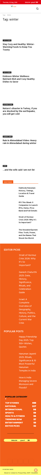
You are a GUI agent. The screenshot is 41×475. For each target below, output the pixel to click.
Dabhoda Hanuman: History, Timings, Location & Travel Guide (27, 192)
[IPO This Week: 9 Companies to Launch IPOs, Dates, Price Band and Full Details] (10, 206)
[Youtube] (31, 461)
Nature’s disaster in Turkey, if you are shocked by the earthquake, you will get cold (20, 110)
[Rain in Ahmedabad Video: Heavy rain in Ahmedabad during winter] (20, 129)
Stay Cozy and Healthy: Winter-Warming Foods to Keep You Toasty (19, 46)
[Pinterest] (26, 461)
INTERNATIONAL (7, 104)
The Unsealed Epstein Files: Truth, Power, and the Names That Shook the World (28, 234)
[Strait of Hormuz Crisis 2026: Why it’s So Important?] (10, 220)
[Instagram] (15, 461)
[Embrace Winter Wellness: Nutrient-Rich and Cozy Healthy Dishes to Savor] (20, 64)
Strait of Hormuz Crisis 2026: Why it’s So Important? (27, 219)
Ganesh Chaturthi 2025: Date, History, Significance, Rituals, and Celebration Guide (28, 282)
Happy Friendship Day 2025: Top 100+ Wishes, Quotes (28, 341)
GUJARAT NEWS (7, 136)
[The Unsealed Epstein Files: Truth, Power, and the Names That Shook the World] (10, 233)
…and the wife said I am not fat (19, 169)
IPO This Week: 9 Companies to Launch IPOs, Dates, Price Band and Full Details (28, 206)
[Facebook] (10, 461)
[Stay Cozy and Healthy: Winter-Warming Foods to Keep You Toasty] (20, 32)
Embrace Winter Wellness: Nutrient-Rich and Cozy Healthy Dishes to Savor (19, 78)
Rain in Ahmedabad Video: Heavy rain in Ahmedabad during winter (20, 142)
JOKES (4, 166)
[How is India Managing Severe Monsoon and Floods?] (10, 380)
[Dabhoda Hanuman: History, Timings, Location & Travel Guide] (10, 191)
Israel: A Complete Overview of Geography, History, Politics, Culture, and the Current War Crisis (27, 311)
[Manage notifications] (36, 470)
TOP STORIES (7, 40)
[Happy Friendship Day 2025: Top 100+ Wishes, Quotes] (10, 339)
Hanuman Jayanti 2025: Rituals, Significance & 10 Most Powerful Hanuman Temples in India (27, 362)
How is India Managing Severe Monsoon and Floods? (28, 382)
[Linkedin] (20, 461)
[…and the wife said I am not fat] (20, 158)
